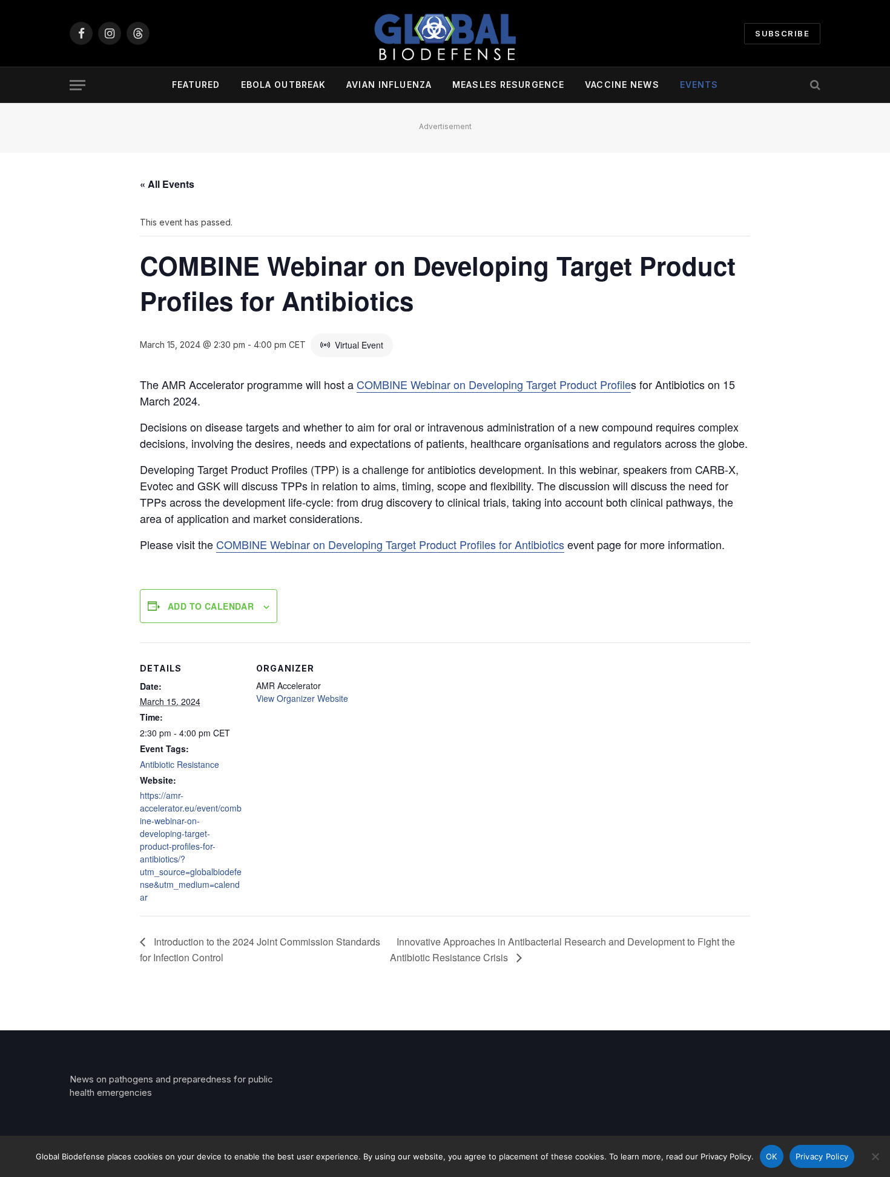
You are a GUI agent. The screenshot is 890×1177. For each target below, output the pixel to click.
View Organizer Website (302, 698)
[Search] (814, 85)
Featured (196, 84)
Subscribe (782, 33)
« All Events (167, 184)
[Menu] (77, 85)
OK (771, 1156)
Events (699, 84)
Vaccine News (622, 84)
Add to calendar (211, 606)
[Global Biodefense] (444, 33)
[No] (875, 1156)
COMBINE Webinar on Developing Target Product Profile (494, 384)
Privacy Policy (822, 1156)
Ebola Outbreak (283, 84)
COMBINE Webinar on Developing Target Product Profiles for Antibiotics (390, 544)
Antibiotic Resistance (179, 764)
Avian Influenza (389, 84)
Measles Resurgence (508, 84)
